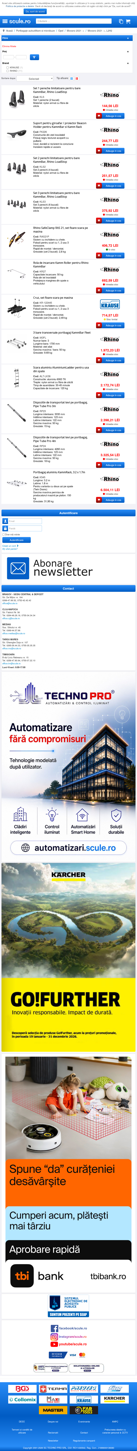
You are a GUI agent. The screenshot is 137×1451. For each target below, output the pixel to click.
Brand (5, 63)
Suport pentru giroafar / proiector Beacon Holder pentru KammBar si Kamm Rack (59, 125)
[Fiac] (115, 1389)
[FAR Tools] (84, 1410)
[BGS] (22, 1389)
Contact (84, 1432)
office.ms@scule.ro (11, 648)
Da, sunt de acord (35, 11)
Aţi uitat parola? (10, 548)
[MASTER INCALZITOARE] (53, 1410)
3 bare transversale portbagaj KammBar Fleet (62, 332)
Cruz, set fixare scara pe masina (53, 297)
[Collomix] (22, 1399)
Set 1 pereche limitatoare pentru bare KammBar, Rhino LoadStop (57, 90)
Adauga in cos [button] (113, 116)
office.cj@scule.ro (11, 618)
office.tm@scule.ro (11, 663)
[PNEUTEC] (84, 1389)
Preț (4, 51)
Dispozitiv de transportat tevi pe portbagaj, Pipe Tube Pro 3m (60, 404)
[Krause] (84, 1399)
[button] (34, 57)
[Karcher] (115, 1399)
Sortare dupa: (9, 78)
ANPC (115, 1421)
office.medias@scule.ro (13, 633)
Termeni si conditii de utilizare (22, 1431)
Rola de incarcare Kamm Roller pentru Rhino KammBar (61, 264)
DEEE (22, 1421)
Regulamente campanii (84, 1440)
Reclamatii (53, 1432)
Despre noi (53, 1421)
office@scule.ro (9, 603)
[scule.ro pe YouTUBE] (68, 1344)
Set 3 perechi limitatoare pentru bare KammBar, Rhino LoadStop (56, 194)
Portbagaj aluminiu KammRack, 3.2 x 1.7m (59, 472)
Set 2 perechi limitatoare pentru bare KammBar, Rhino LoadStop (56, 160)
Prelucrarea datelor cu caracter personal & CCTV (115, 1431)
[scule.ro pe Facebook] (69, 1328)
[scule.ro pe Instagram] (68, 1336)
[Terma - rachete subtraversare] (53, 1389)
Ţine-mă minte (12, 534)
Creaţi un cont (9, 545)
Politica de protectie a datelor (20, 6)
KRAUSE (16, 67)
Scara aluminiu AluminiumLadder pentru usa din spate (61, 369)
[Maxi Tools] (53, 1399)
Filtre (5, 38)
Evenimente (84, 1421)
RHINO (16, 70)
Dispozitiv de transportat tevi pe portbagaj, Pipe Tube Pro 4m (60, 439)
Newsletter (53, 1440)
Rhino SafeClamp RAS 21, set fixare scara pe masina (60, 229)
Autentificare (16, 540)
